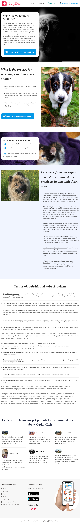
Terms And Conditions (9, 502)
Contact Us (5, 499)
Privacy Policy (44, 521)
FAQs (4, 488)
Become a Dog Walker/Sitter (70, 3)
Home (32, 3)
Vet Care (52, 3)
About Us (5, 494)
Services (41, 3)
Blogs (4, 496)
